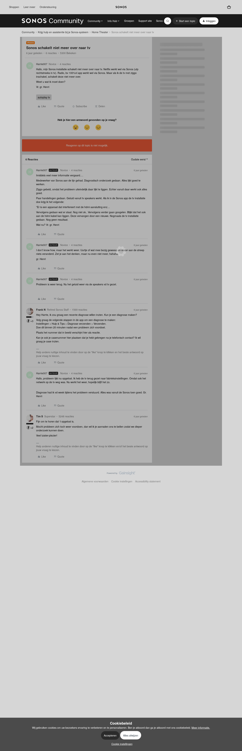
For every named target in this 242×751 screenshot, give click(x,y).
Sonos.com (162, 21)
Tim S (39, 416)
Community (28, 32)
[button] (185, 20)
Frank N (41, 309)
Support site (145, 21)
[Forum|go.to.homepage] (52, 20)
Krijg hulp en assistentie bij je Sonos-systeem (63, 32)
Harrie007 (41, 64)
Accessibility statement (148, 481)
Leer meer (29, 7)
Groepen (129, 21)
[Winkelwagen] (229, 7)
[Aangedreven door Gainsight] (121, 474)
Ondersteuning (48, 7)
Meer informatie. (201, 727)
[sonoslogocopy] (121, 7)
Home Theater (100, 32)
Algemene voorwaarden (95, 481)
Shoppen (14, 7)
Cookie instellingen (121, 481)
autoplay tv (44, 97)
